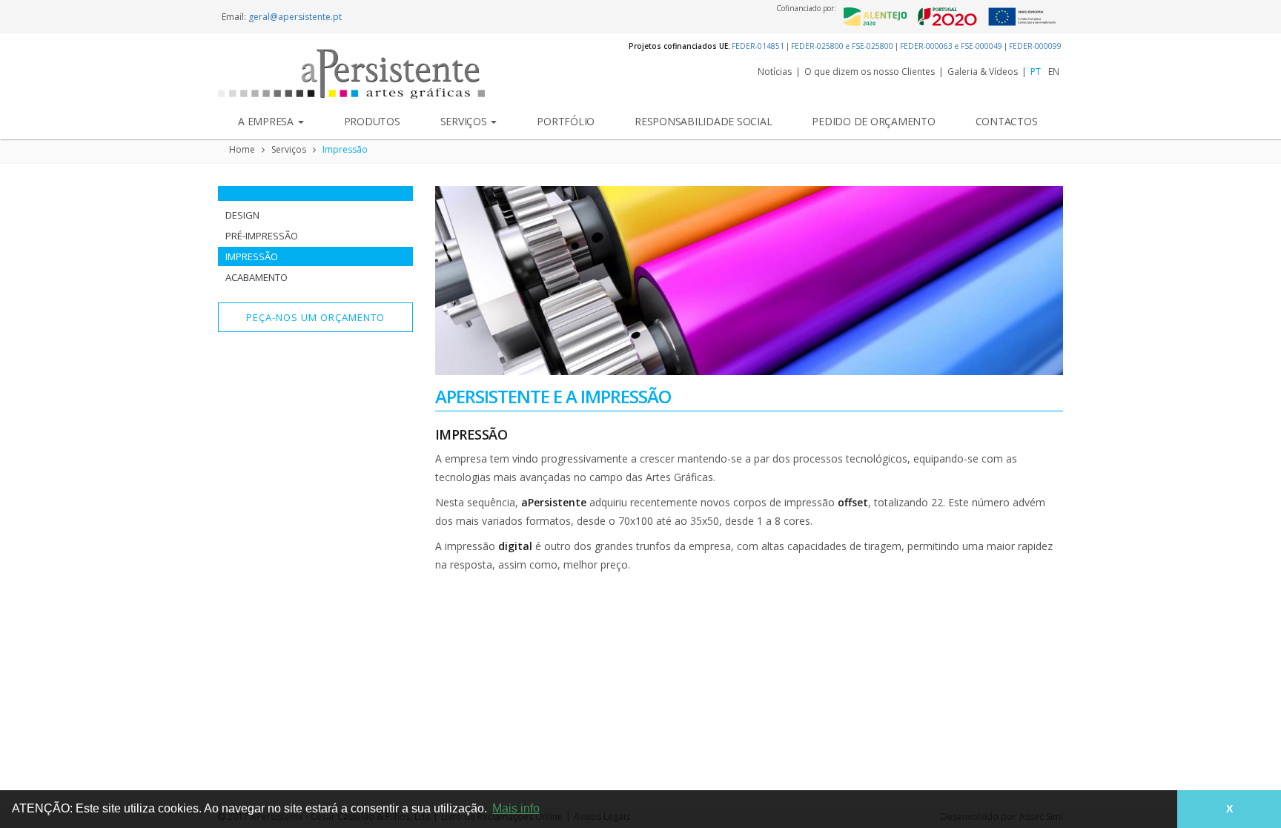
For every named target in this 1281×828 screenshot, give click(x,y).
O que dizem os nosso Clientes (869, 71)
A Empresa (267, 121)
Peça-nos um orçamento (315, 317)
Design (242, 215)
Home (242, 149)
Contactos (1007, 121)
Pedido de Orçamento (873, 121)
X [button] (1229, 809)
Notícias (775, 71)
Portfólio (566, 121)
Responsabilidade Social (703, 121)
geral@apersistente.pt (295, 16)
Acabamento (256, 277)
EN (1053, 71)
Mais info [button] (516, 808)
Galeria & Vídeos (982, 71)
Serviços (465, 121)
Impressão (345, 149)
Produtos (372, 121)
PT (1035, 71)
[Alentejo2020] (949, 16)
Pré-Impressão (261, 235)
